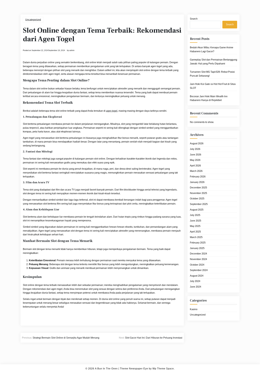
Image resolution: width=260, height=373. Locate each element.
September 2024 (199, 270)
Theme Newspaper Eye (134, 368)
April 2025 (195, 231)
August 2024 (196, 275)
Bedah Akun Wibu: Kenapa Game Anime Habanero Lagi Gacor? (211, 49)
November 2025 (198, 193)
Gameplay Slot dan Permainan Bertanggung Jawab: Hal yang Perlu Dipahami (213, 61)
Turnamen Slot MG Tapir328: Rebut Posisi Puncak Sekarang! (212, 74)
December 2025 (198, 187)
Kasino (193, 309)
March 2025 (196, 237)
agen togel (111, 111)
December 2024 (198, 253)
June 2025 (195, 220)
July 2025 (195, 215)
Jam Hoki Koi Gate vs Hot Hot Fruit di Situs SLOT (213, 86)
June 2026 (195, 154)
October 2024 (197, 264)
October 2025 (197, 198)
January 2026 (197, 182)
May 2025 (195, 226)
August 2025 (196, 209)
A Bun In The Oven (106, 368)
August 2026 (196, 143)
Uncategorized (33, 19)
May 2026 (195, 160)
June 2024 (195, 286)
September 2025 (199, 204)
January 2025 (197, 248)
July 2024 (195, 281)
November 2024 (198, 259)
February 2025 (198, 242)
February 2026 (198, 176)
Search (194, 18)
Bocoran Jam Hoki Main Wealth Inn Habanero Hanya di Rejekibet (209, 98)
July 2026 (195, 149)
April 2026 (195, 165)
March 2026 (196, 171)
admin (71, 50)
